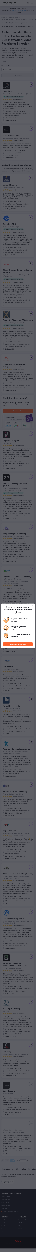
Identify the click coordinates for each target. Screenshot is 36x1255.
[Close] (32, 606)
